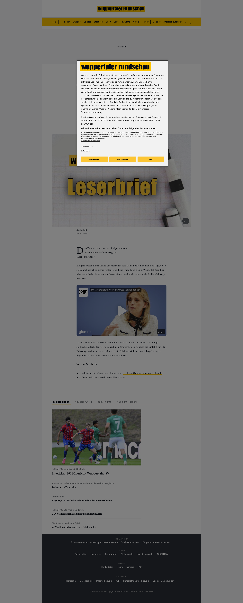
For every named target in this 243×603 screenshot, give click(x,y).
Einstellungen (94, 159)
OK (150, 159)
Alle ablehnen (122, 159)
